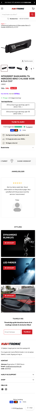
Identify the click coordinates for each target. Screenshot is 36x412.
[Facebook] (2, 389)
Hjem (3, 24)
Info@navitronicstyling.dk (14, 366)
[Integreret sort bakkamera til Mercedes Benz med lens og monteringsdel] (4, 68)
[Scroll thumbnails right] (33, 68)
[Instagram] (6, 389)
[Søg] (32, 14)
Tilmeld (27, 332)
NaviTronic (19, 408)
